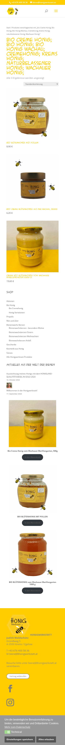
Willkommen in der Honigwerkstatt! (21, 390)
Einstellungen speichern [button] (20, 739)
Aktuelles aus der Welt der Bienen (30, 364)
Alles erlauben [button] (46, 739)
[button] (7, 732)
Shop (9, 292)
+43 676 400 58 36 (18, 650)
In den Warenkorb (32, 457)
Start (8, 27)
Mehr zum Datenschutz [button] (17, 727)
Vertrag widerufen (17, 676)
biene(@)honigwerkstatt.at (23, 653)
